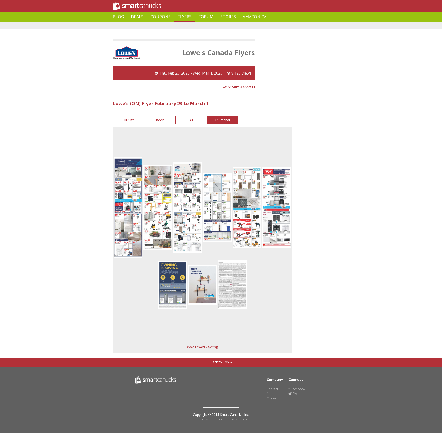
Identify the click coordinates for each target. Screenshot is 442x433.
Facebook (297, 389)
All (191, 120)
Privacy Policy (237, 419)
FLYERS (184, 16)
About (271, 393)
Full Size (128, 120)
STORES (228, 16)
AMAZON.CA (254, 16)
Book (160, 120)
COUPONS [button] (160, 16)
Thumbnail (222, 120)
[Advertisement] (196, 25)
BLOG (118, 16)
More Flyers (237, 87)
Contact (272, 389)
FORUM (205, 16)
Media (271, 398)
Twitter (297, 393)
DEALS (137, 16)
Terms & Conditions (210, 419)
